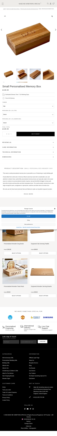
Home (4, 8)
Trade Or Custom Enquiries (9, 392)
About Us (31, 360)
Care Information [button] (9, 147)
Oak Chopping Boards (8, 375)
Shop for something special (13, 8)
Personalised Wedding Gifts (9, 360)
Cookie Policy (19, 227)
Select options (16, 253)
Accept (28, 216)
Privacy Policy (6, 397)
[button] (55, 208)
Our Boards (32, 368)
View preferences (28, 224)
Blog (30, 365)
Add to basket (35, 134)
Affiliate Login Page (34, 357)
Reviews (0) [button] (6, 142)
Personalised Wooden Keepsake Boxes (29, 8)
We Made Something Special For (38, 375)
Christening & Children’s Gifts (10, 370)
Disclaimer (32, 378)
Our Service (32, 370)
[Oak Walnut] (28, 106)
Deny (28, 220)
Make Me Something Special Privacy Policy (31, 227)
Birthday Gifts (5, 363)
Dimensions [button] (6, 157)
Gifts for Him (5, 365)
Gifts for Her (5, 368)
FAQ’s (4, 387)
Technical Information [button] (11, 152)
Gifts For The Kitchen (8, 373)
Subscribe (42, 341)
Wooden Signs (6, 378)
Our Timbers (32, 373)
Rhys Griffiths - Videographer (28, 428)
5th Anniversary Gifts (7, 357)
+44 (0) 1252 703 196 (38, 397)
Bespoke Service (33, 363)
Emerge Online (29, 423)
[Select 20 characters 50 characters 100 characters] (28, 123)
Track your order (6, 389)
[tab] (28, 142)
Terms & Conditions (7, 395)
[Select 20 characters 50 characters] (28, 114)
